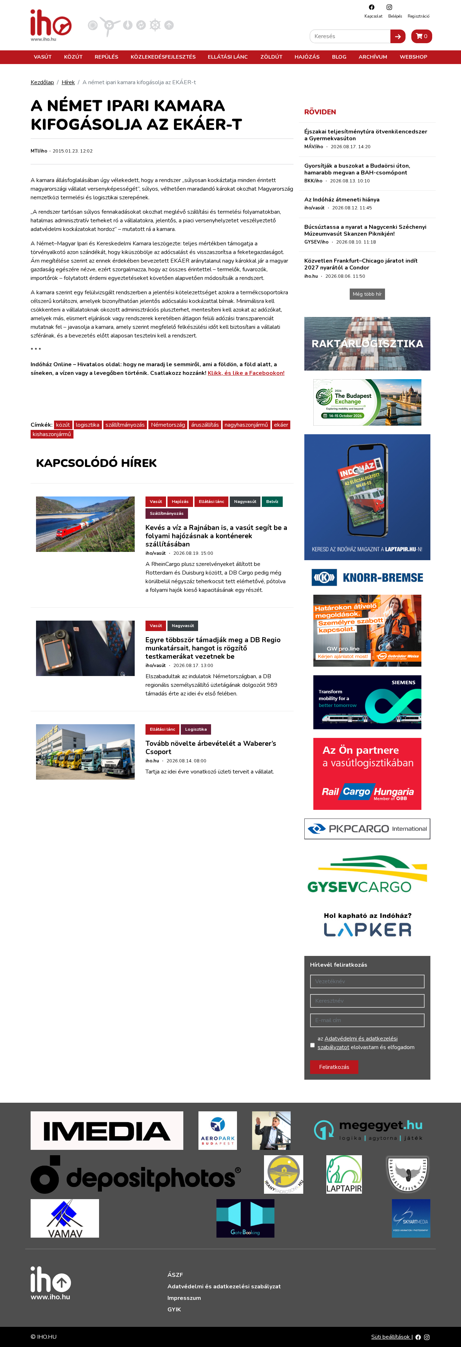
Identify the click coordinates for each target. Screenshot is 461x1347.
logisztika (87, 425)
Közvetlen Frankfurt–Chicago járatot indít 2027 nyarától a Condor (361, 264)
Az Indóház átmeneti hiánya (342, 200)
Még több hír (367, 294)
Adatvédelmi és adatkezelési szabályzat (224, 1287)
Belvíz (272, 501)
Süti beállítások (391, 1337)
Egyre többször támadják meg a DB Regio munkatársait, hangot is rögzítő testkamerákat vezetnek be (213, 648)
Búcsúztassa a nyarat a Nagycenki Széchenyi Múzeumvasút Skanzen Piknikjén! (365, 230)
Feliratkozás (334, 1067)
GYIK (174, 1310)
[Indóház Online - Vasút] (93, 25)
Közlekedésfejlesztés (163, 56)
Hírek (68, 82)
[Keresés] (398, 36)
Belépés (395, 16)
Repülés (106, 56)
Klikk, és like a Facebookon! (246, 373)
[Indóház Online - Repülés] (110, 25)
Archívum (373, 56)
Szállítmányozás (167, 513)
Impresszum (184, 1298)
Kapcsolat (373, 16)
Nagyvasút (245, 501)
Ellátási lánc (228, 56)
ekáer (281, 425)
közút (63, 425)
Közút (73, 56)
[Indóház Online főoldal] (169, 25)
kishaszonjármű (52, 434)
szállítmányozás (125, 425)
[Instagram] (387, 7)
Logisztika (196, 729)
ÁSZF (175, 1275)
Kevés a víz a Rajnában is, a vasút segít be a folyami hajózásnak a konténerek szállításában (216, 536)
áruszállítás (205, 425)
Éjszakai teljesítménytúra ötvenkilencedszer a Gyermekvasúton (365, 135)
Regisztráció (418, 16)
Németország (168, 425)
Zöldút (271, 56)
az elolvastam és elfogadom (366, 1043)
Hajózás (307, 56)
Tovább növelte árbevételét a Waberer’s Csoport (211, 748)
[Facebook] (370, 7)
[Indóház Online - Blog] (128, 25)
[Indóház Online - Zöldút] (141, 25)
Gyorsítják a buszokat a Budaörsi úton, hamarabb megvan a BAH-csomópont (357, 169)
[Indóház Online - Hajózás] (155, 25)
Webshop (413, 56)
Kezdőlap (42, 82)
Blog (339, 56)
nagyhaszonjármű (246, 425)
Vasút (43, 56)
